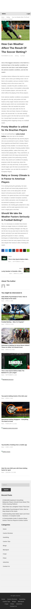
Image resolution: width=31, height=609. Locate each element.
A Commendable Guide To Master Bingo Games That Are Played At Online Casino (15, 519)
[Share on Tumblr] (13, 250)
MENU (4, 13)
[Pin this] (20, 250)
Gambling (6, 537)
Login (28, 13)
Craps (5, 554)
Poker (4, 558)
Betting (8, 17)
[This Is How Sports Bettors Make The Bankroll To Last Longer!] (15, 259)
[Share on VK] (24, 250)
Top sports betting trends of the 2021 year (14, 396)
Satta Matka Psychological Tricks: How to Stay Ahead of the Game (15, 510)
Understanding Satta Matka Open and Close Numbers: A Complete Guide (16, 515)
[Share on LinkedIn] (10, 250)
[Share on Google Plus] (17, 250)
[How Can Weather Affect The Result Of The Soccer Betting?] (15, 312)
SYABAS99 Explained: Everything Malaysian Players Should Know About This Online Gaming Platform (16, 502)
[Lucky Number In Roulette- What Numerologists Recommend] (15, 271)
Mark (8, 285)
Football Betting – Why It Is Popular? (12, 322)
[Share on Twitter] (6, 250)
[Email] (7, 287)
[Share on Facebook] (2, 250)
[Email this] (28, 250)
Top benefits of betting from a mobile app (14, 445)
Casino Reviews (8, 533)
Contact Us (6, 566)
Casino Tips (6, 541)
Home (2, 17)
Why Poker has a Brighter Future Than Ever (16, 506)
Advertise (6, 562)
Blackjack (6, 549)
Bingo (5, 545)
